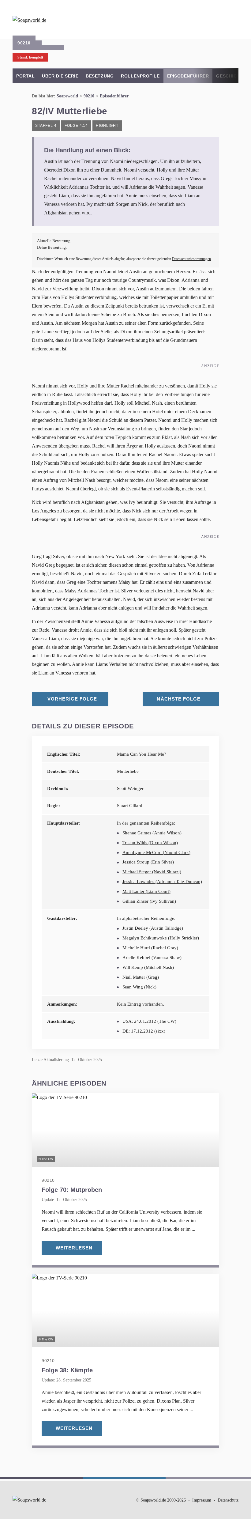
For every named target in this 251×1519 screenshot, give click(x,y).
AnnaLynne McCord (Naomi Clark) (156, 852)
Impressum (201, 1500)
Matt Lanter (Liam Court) (146, 891)
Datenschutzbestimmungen (191, 259)
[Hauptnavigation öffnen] (232, 18)
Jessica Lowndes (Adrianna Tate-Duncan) (162, 881)
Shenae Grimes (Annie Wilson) (152, 832)
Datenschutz (228, 1500)
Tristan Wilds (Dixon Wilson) (150, 842)
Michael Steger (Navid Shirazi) (151, 871)
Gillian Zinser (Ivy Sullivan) (149, 901)
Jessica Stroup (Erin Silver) (148, 862)
